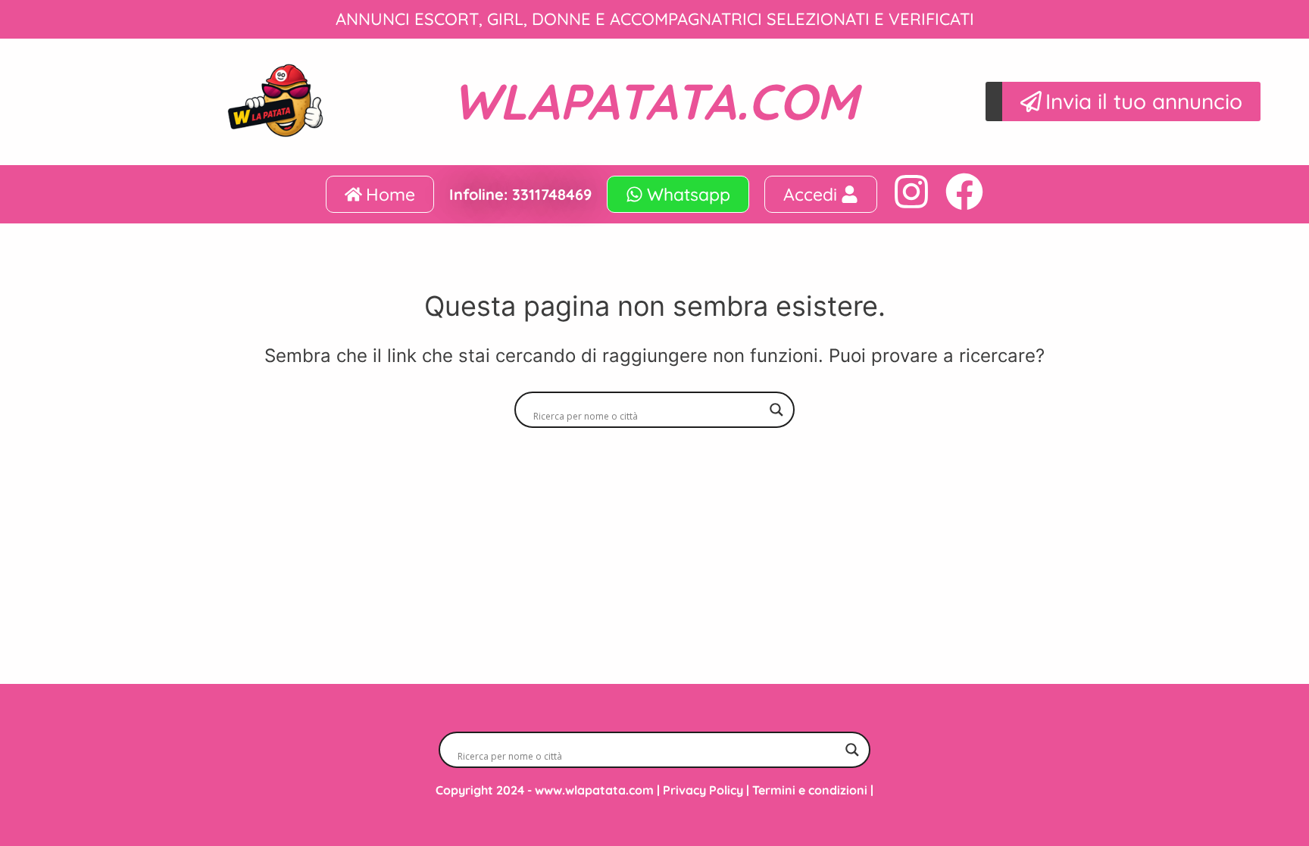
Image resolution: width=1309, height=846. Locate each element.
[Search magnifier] (776, 409)
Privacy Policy (703, 790)
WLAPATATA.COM (655, 101)
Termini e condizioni (809, 790)
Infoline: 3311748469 (520, 194)
